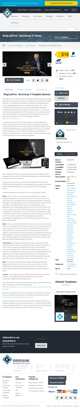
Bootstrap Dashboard (36, 388)
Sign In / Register (18, 394)
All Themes (15, 23)
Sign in (66, 10)
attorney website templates (70, 208)
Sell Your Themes (23, 10)
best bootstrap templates (71, 225)
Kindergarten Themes (36, 385)
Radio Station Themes (36, 382)
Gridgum (16, 406)
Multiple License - (67, 73)
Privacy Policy (56, 406)
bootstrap (70, 253)
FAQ (17, 390)
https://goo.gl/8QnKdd (12, 118)
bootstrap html (71, 251)
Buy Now (61, 98)
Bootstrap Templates (15, 45)
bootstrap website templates (70, 247)
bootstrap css (71, 243)
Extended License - (66, 77)
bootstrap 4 (70, 237)
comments (72, 123)
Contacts (76, 406)
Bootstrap (14, 16)
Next (49, 65)
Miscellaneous (71, 266)
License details (59, 88)
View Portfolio (70, 154)
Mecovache (71, 315)
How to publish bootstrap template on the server (18, 297)
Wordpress (25, 16)
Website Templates (5, 397)
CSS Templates (30, 45)
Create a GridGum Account (53, 10)
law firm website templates (71, 192)
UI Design (49, 16)
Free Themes (37, 16)
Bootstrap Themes (5, 382)
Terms (48, 406)
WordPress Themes (6, 387)
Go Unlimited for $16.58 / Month (61, 3)
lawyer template (71, 196)
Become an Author (57, 382)
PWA (69, 16)
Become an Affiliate (35, 10)
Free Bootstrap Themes (36, 391)
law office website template (70, 200)
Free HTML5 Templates (6, 392)
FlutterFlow (60, 16)
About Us (19, 382)
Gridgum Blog (67, 406)
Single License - (66, 70)
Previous (4, 65)
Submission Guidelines (20, 386)
